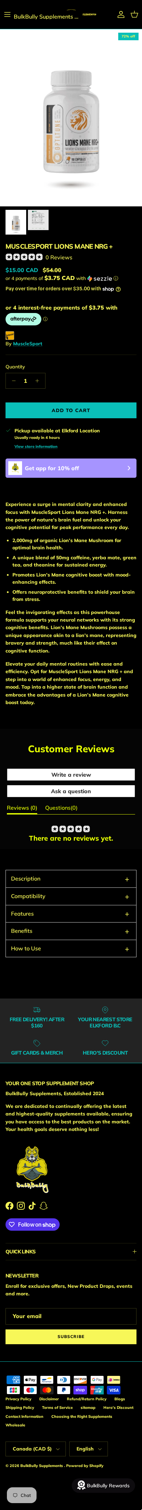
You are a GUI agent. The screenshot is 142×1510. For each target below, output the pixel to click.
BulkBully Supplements (42, 1465)
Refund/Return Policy (86, 1398)
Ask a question (71, 791)
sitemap (88, 1407)
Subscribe (71, 1336)
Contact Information (24, 1416)
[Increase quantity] (39, 380)
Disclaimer (49, 1398)
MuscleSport (27, 344)
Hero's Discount (118, 1407)
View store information (36, 446)
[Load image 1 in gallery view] (71, 117)
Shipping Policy (20, 1407)
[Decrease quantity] (12, 380)
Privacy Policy (18, 1398)
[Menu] (7, 14)
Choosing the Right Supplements (81, 1416)
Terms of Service (57, 1407)
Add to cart (71, 410)
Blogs (119, 1398)
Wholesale (15, 1425)
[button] (71, 278)
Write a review (71, 774)
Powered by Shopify (84, 1465)
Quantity (15, 367)
